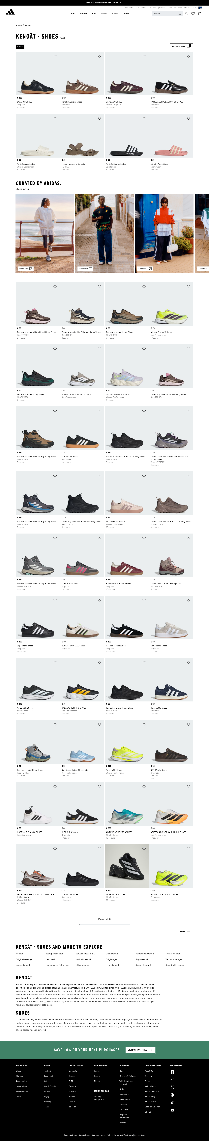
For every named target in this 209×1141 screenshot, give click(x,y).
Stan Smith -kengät (175, 965)
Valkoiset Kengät (173, 959)
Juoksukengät (23, 965)
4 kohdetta (23, 269)
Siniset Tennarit (143, 965)
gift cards (161, 8)
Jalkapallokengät (54, 954)
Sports (115, 14)
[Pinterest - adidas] (181, 1095)
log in (194, 8)
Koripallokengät (84, 959)
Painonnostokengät (144, 954)
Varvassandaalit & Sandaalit (85, 954)
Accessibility (139, 1135)
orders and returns (148, 8)
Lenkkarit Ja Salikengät (57, 965)
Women (83, 14)
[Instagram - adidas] (181, 1080)
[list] (93, 47)
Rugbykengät (142, 959)
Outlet (126, 14)
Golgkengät (111, 959)
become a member (174, 8)
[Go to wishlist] (193, 13)
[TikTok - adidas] (181, 1103)
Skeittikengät (112, 954)
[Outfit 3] (164, 233)
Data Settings (84, 1135)
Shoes (104, 14)
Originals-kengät (24, 959)
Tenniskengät (112, 965)
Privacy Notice (106, 1135)
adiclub (187, 8)
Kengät (19, 954)
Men (73, 14)
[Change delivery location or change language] (200, 8)
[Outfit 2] (104, 233)
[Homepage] (10, 12)
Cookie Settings (70, 1135)
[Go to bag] (199, 13)
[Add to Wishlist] (55, 57)
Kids (94, 14)
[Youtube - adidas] (181, 1111)
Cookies (95, 1135)
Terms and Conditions (123, 1135)
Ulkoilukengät (83, 965)
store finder (129, 8)
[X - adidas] (181, 1088)
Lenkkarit (50, 959)
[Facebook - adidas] (181, 1072)
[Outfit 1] (44, 233)
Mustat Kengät (172, 954)
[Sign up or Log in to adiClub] (186, 13)
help (137, 8)
